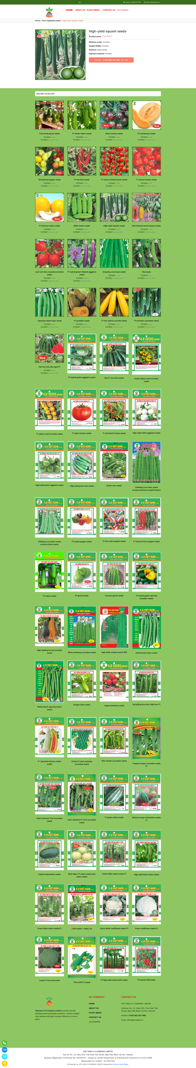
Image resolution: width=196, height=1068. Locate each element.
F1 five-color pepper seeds (114, 541)
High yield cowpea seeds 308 (114, 652)
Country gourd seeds (114, 595)
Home (37, 20)
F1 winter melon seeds (82, 133)
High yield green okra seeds (82, 486)
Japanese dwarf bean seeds (49, 321)
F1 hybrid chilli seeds (146, 980)
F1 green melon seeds (114, 817)
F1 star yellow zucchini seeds (114, 321)
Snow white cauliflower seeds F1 (114, 928)
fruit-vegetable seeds (51, 20)
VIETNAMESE (123, 10)
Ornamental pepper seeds (49, 180)
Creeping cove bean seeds (114, 272)
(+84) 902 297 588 (111, 60)
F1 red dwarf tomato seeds (114, 433)
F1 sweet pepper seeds (82, 541)
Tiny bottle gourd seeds (49, 133)
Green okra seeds (114, 485)
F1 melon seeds (49, 596)
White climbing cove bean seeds (82, 652)
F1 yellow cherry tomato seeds (49, 434)
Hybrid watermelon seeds (49, 874)
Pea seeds (146, 272)
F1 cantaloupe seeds (146, 133)
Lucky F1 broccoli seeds (49, 980)
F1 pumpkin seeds (82, 321)
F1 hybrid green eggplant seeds (82, 377)
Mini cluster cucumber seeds (114, 761)
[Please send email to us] (3, 1056)
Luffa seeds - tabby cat (82, 928)
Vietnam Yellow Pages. (121, 1064)
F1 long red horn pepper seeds (146, 541)
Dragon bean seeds (81, 704)
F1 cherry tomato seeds (146, 180)
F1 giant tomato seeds (81, 433)
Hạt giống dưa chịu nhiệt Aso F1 (146, 704)
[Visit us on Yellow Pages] (3, 1063)
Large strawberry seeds (114, 705)
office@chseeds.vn (135, 1020)
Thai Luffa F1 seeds (81, 982)
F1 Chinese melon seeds (49, 226)
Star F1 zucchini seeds (114, 378)
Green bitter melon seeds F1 (114, 874)
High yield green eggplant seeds (50, 485)
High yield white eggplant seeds (146, 433)
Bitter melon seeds (82, 226)
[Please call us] (3, 1043)
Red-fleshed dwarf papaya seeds (146, 226)
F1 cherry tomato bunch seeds (114, 180)
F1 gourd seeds (81, 595)
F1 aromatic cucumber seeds (146, 321)
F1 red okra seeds (81, 180)
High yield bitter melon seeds (146, 874)
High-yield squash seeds (114, 226)
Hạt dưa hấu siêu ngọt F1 (49, 367)
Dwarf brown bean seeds (146, 653)
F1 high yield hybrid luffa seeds (114, 980)
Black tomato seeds (114, 133)
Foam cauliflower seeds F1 (146, 928)
